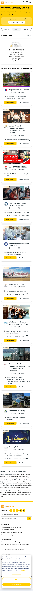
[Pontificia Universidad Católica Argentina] (6, 204)
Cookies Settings (16, 574)
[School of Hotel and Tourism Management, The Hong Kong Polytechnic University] (6, 365)
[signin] (27, 2)
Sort (28, 35)
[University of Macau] (6, 285)
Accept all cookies (16, 584)
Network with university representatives (13, 547)
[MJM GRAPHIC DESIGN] (6, 168)
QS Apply (11, 485)
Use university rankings (7, 529)
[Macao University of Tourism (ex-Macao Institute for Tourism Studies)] (6, 127)
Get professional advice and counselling (12, 549)
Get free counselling (7, 535)
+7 (18, 333)
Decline (16, 579)
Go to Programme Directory (16, 22)
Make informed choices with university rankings (15, 544)
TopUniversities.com (6, 474)
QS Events (3, 485)
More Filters (26, 29)
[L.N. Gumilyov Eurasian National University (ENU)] (6, 323)
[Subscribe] (29, 518)
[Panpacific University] (6, 411)
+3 (29, 212)
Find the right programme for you (11, 527)
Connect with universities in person (11, 532)
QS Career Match (5, 491)
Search (6, 29)
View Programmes (24, 102)
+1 (29, 140)
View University (10, 102)
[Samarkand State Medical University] (6, 244)
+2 (21, 254)
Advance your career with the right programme (15, 542)
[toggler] (30, 2)
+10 (7, 176)
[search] (24, 2)
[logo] (7, 2)
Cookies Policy (23, 570)
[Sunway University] (6, 447)
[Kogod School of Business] (6, 90)
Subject (16, 29)
